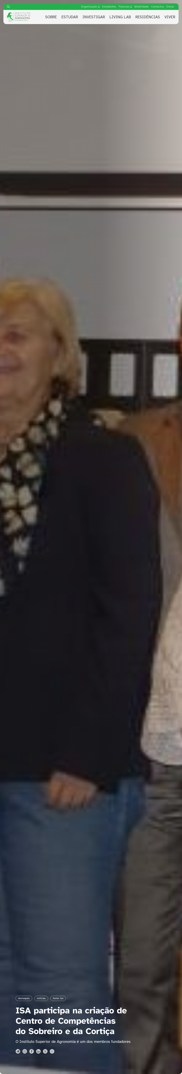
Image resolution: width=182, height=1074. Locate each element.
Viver (170, 17)
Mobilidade (141, 6)
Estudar (69, 17)
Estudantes (109, 6)
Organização (89, 6)
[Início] (18, 13)
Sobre (51, 17)
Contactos (157, 6)
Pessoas (123, 6)
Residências (147, 17)
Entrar (170, 6)
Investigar (93, 17)
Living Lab (120, 17)
